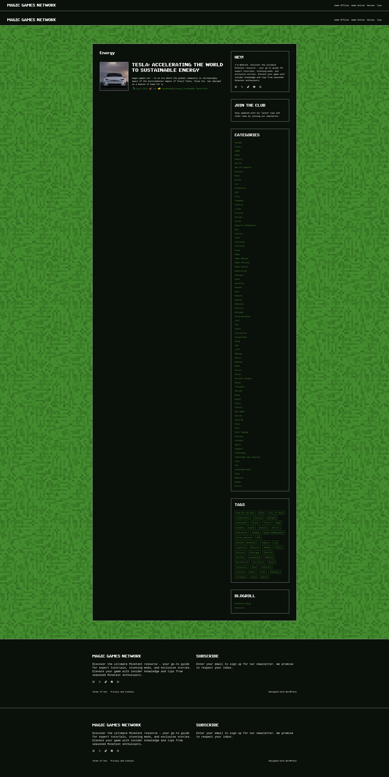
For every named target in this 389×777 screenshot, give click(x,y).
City (237, 196)
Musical (240, 552)
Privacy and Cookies (122, 691)
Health (238, 295)
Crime (238, 209)
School (238, 407)
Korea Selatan (244, 537)
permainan (254, 557)
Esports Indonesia (245, 225)
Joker (238, 328)
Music (279, 547)
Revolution (242, 562)
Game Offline (242, 262)
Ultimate (241, 577)
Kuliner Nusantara (246, 542)
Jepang (255, 532)
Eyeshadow (241, 522)
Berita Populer (243, 167)
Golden (239, 527)
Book (237, 175)
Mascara (255, 547)
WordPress (291, 691)
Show (237, 424)
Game (237, 254)
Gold (237, 279)
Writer (238, 486)
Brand (238, 180)
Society (239, 436)
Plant (238, 374)
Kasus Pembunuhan (273, 532)
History (239, 308)
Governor (239, 283)
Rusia (272, 562)
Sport (238, 444)
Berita (238, 163)
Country (239, 204)
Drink (238, 221)
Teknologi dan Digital (247, 457)
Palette (268, 552)
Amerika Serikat (245, 512)
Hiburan (239, 304)
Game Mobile (241, 258)
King (237, 341)
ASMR (237, 151)
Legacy (265, 542)
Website (239, 477)
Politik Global (243, 378)
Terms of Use (99, 691)
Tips (237, 461)
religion (239, 386)
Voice (254, 577)
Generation (241, 271)
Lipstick (241, 547)
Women (238, 482)
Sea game (239, 411)
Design (238, 217)
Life (237, 349)
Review (238, 390)
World (205, 88)
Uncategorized (243, 469)
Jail (237, 320)
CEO (236, 192)
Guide (251, 527)
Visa (237, 473)
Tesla (198, 88)
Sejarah (239, 420)
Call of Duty (276, 512)
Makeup (238, 353)
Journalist (241, 333)
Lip (275, 542)
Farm (237, 237)
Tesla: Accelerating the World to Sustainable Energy (177, 67)
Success (240, 572)
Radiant (269, 557)
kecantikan (241, 337)
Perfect (240, 557)
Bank (237, 155)
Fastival (239, 242)
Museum (238, 362)
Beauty (238, 159)
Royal (238, 399)
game (278, 522)
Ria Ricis (258, 562)
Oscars (238, 370)
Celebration (243, 517)
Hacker (238, 287)
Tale (262, 572)
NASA (237, 366)
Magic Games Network (31, 5)
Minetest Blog (243, 603)
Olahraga (254, 552)
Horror (275, 527)
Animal (238, 142)
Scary (238, 403)
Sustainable (189, 88)
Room (237, 395)
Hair (237, 291)
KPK (258, 537)
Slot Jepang (241, 432)
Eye (236, 229)
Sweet (252, 572)
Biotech (239, 171)
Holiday (239, 312)
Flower (255, 522)
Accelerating (168, 88)
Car (155, 88)
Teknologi (240, 453)
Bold (261, 512)
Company (239, 200)
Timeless (274, 572)
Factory (239, 233)
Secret (238, 415)
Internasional (243, 316)
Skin (237, 428)
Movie (238, 357)
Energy (178, 88)
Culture (239, 213)
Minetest (239, 608)
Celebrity (240, 188)
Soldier (239, 440)
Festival (239, 246)
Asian (238, 146)
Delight (271, 517)
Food (237, 250)
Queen (238, 382)
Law (236, 345)
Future (267, 522)
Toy (236, 465)
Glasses (239, 275)
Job (236, 324)
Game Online (241, 266)
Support (239, 448)
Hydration (241, 532)
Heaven (238, 300)
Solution (266, 567)
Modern (267, 547)
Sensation (241, 567)
